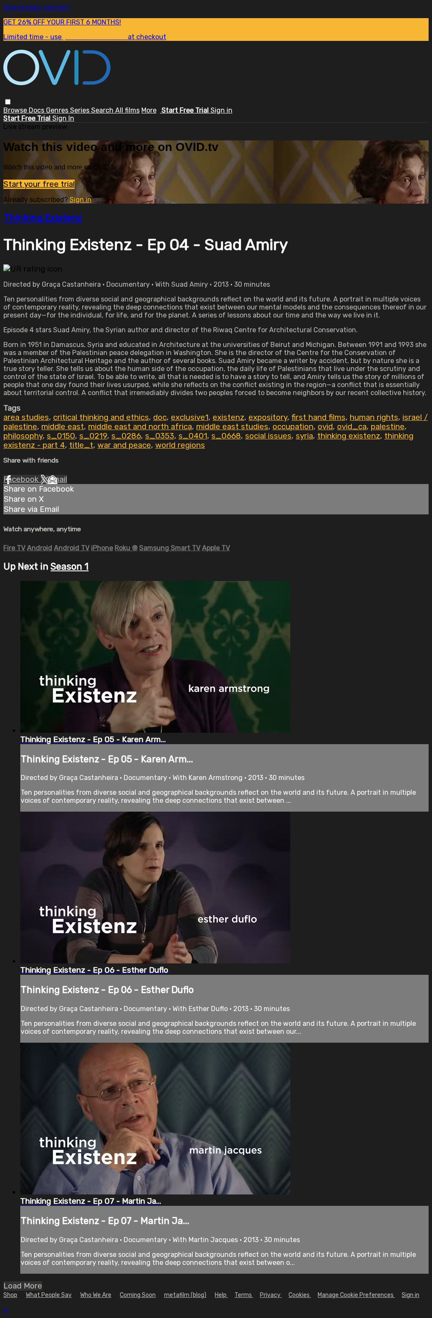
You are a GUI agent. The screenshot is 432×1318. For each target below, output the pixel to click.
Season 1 (70, 566)
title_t (81, 445)
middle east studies (232, 426)
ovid (325, 426)
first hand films (319, 417)
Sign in (221, 110)
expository (267, 417)
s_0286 (126, 436)
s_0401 (192, 436)
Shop (10, 1295)
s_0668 (226, 436)
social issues (268, 436)
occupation (293, 426)
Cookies (300, 1295)
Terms (244, 1295)
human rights (374, 417)
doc (160, 417)
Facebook (21, 479)
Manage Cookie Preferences (356, 1295)
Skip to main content (36, 7)
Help (221, 1295)
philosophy (23, 436)
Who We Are (95, 1295)
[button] (8, 102)
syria (304, 436)
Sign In (63, 118)
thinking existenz (348, 436)
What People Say (49, 1295)
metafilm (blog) (185, 1295)
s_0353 (159, 436)
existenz (228, 417)
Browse (16, 110)
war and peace (124, 445)
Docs (37, 110)
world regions (180, 445)
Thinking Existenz (42, 217)
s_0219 (93, 436)
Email (57, 479)
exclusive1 (189, 417)
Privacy (271, 1295)
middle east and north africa (140, 426)
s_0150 (61, 436)
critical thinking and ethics (101, 417)
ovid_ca (352, 426)
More (149, 110)
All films (127, 110)
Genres (58, 110)
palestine (388, 426)
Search (103, 110)
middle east (62, 426)
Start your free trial (39, 184)
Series (80, 110)
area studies (26, 417)
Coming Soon (138, 1295)
